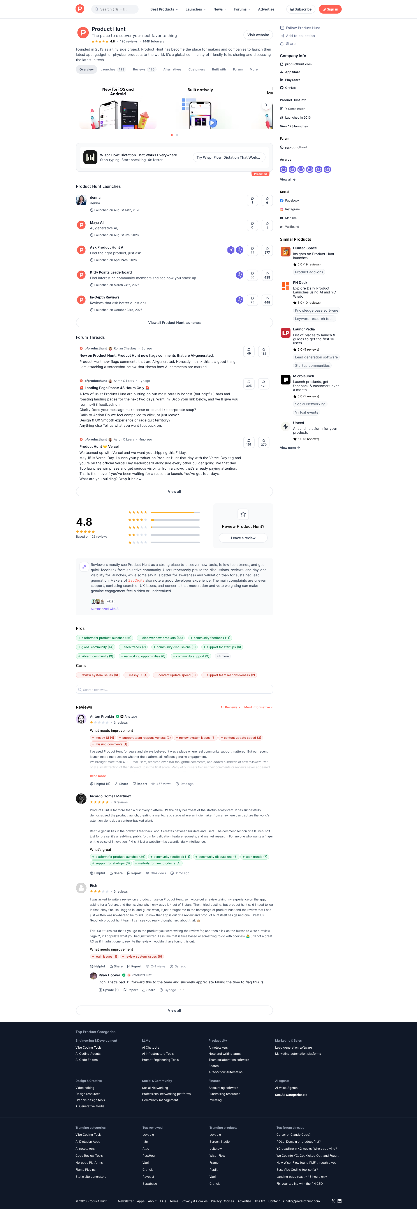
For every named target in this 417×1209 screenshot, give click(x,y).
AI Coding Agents (88, 1053)
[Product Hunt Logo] (80, 9)
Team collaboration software (229, 1060)
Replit (213, 1169)
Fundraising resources (224, 1094)
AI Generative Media (90, 1106)
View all (174, 491)
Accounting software (223, 1088)
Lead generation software (316, 357)
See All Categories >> (291, 1095)
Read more (98, 776)
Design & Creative (89, 1081)
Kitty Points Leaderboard (111, 272)
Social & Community (157, 1081)
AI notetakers (218, 1047)
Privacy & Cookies (195, 1201)
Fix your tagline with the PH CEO (299, 1183)
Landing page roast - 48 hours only (301, 1176)
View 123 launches (294, 126)
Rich (93, 885)
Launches (194, 9)
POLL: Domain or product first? (298, 1141)
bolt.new (215, 1148)
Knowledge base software (316, 310)
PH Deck (300, 282)
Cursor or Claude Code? (293, 1134)
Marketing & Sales (288, 1040)
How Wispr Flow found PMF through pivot (306, 1162)
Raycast (148, 1176)
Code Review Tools (89, 1155)
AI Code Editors (87, 1060)
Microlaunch (303, 376)
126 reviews (129, 41)
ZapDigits (136, 580)
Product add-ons (309, 272)
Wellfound (292, 226)
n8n (145, 1141)
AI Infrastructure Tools (158, 1053)
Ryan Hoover (109, 975)
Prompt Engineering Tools (160, 1060)
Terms (173, 1201)
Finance (214, 1081)
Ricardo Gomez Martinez (110, 796)
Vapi (146, 1162)
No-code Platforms (89, 1162)
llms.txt (260, 1201)
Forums (240, 9)
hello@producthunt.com (303, 1201)
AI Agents (282, 1081)
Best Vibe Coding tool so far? (297, 1169)
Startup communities (312, 365)
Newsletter (126, 1201)
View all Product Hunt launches (174, 322)
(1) (111, 990)
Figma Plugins (85, 1169)
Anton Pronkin (102, 716)
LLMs (146, 1040)
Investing (215, 1100)
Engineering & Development (96, 1040)
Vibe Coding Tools (88, 1047)
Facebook (292, 200)
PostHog (149, 1155)
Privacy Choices (222, 1201)
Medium (291, 218)
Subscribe (303, 9)
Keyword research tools (314, 318)
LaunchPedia (304, 329)
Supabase (150, 1183)
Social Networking (310, 404)
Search (214, 1066)
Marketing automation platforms (298, 1053)
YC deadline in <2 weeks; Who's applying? (306, 1148)
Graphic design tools (90, 1100)
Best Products (162, 9)
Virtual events (306, 412)
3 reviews (121, 722)
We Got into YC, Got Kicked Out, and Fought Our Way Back (308, 1156)
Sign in (332, 9)
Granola (148, 1169)
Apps (140, 1201)
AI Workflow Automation (226, 1072)
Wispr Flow (217, 1155)
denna (95, 197)
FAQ (163, 1201)
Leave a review (243, 538)
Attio (146, 1148)
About (152, 1201)
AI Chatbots (150, 1047)
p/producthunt (96, 348)
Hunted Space (305, 248)
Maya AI (97, 222)
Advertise (266, 9)
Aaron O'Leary (124, 381)
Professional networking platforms (166, 1094)
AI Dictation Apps (88, 1141)
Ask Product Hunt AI (107, 247)
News (218, 9)
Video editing (85, 1088)
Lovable (148, 1134)
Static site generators (91, 1176)
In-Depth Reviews (105, 297)
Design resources (88, 1094)
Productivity (218, 1040)
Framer (214, 1162)
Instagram (292, 209)
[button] (253, 69)
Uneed (298, 423)
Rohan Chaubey (125, 348)
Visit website (258, 35)
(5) (102, 784)
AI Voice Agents (286, 1088)
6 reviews (121, 802)
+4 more (223, 656)
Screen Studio (219, 1141)
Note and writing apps (225, 1053)
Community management (160, 1100)
